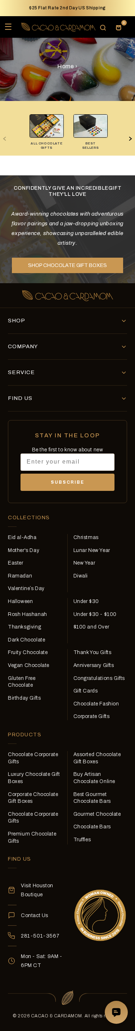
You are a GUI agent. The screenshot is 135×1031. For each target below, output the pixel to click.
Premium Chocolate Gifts (32, 837)
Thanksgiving (24, 627)
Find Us (20, 398)
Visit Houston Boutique (37, 890)
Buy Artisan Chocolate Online (94, 778)
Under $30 (86, 601)
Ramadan (20, 576)
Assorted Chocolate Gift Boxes (97, 758)
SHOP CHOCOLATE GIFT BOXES (67, 265)
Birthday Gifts (24, 698)
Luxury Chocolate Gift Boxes (34, 778)
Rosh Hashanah (27, 614)
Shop (16, 320)
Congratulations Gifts (99, 678)
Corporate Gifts (91, 716)
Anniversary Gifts (93, 665)
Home (65, 66)
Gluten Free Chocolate (22, 682)
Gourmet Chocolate (97, 814)
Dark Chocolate (26, 640)
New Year (84, 563)
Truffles (82, 839)
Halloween (20, 601)
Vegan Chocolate (28, 665)
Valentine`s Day (26, 588)
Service (21, 372)
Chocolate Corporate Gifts (33, 758)
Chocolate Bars (92, 826)
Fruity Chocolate (28, 652)
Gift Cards (85, 691)
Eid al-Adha (22, 537)
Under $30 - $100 (95, 614)
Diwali (80, 576)
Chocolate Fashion (96, 703)
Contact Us (34, 915)
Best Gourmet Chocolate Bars (92, 798)
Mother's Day (23, 550)
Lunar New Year (91, 550)
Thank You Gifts (92, 652)
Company (23, 346)
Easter (15, 563)
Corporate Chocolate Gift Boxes (33, 798)
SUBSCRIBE (67, 482)
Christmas (86, 537)
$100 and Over (91, 627)
